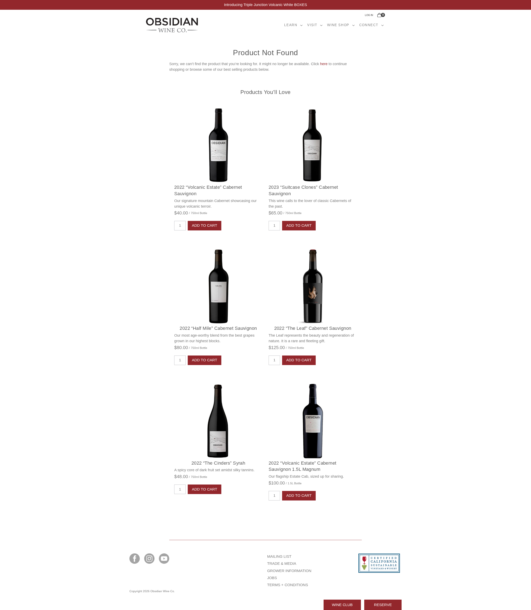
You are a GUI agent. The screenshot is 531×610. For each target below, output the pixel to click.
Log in (369, 15)
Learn (290, 25)
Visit (312, 25)
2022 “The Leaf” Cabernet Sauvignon (312, 328)
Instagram (149, 558)
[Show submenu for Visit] (321, 25)
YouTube (164, 558)
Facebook (134, 558)
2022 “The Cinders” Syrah (218, 463)
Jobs (272, 578)
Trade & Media (281, 563)
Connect (368, 25)
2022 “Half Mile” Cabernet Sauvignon (218, 328)
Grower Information (289, 571)
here (324, 64)
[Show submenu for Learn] (301, 25)
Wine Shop (338, 25)
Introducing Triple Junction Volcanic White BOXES (265, 5)
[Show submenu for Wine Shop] (353, 25)
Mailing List (279, 556)
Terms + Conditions (287, 585)
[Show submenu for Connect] (382, 25)
